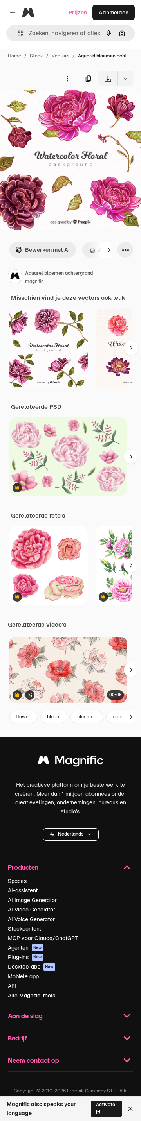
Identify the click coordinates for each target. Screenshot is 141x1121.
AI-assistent (23, 890)
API (12, 985)
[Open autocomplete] (17, 33)
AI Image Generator (32, 900)
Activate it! (105, 1108)
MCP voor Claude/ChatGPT (43, 938)
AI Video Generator (31, 909)
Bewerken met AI (47, 249)
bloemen (86, 717)
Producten (23, 867)
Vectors (60, 56)
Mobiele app (23, 976)
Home (14, 56)
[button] (71, 834)
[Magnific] (70, 762)
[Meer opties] (67, 78)
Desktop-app (31, 966)
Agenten (25, 947)
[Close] (130, 1109)
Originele (51, 104)
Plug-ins (25, 957)
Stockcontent (24, 928)
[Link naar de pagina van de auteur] (15, 277)
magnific (34, 281)
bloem (54, 717)
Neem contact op (33, 1060)
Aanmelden (113, 12)
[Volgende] (109, 250)
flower (23, 717)
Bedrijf (17, 1038)
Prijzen (78, 12)
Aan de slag (25, 1016)
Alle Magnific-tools (31, 995)
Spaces (17, 881)
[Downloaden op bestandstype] (125, 78)
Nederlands (70, 834)
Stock (36, 56)
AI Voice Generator (31, 919)
